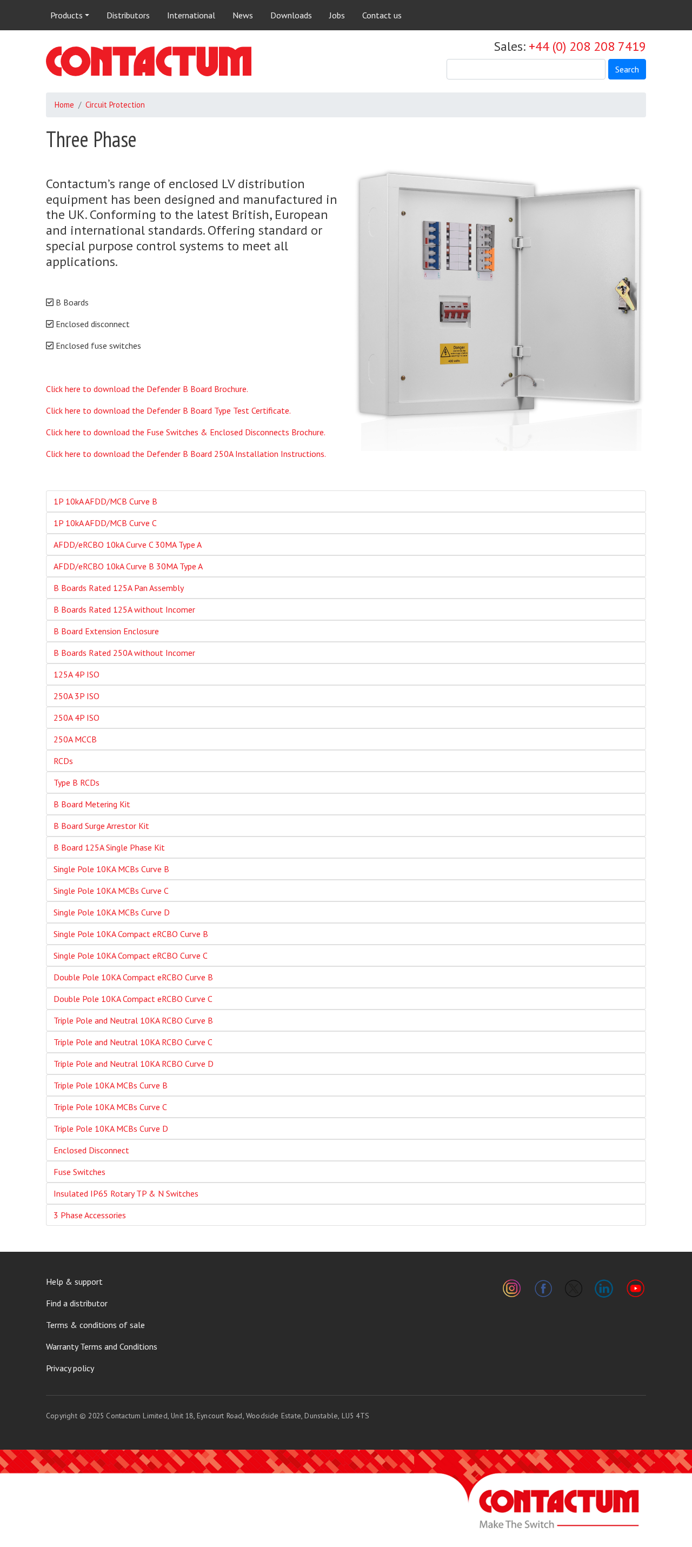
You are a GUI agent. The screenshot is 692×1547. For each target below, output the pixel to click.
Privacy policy (70, 1368)
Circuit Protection (115, 104)
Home (64, 104)
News (242, 15)
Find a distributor (77, 1303)
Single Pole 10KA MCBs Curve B (111, 869)
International (191, 15)
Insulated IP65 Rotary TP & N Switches (126, 1193)
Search (627, 69)
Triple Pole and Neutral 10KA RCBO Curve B (133, 1020)
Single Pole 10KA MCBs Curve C (111, 890)
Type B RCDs (76, 782)
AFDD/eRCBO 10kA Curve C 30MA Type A (128, 544)
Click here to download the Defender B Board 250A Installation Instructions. (186, 453)
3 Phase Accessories (90, 1215)
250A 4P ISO (76, 717)
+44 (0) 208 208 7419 (587, 46)
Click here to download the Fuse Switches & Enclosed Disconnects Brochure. (185, 432)
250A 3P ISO (76, 695)
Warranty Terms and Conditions (101, 1346)
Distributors (128, 15)
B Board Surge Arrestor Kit (101, 825)
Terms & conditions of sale (95, 1324)
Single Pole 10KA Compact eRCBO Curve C (131, 955)
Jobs (337, 15)
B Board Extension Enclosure (106, 631)
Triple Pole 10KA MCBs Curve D (111, 1128)
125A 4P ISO (76, 674)
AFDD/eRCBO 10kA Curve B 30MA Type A (128, 566)
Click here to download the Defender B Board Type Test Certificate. (168, 410)
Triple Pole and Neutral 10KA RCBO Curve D (134, 1063)
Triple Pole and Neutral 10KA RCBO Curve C (133, 1042)
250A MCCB (75, 739)
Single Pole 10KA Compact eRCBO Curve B (131, 933)
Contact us (382, 15)
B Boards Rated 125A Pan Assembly (119, 587)
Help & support (74, 1281)
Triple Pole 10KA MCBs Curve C (110, 1106)
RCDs (63, 760)
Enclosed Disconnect (91, 1150)
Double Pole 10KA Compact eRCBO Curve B (133, 977)
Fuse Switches (79, 1171)
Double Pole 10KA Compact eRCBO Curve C (133, 998)
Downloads (291, 15)
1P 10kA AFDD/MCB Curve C (105, 522)
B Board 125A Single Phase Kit (109, 847)
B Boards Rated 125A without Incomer (124, 609)
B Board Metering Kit (92, 804)
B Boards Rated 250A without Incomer (124, 652)
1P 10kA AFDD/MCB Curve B (105, 501)
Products (66, 15)
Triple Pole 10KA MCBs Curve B (111, 1085)
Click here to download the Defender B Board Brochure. (147, 388)
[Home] (148, 61)
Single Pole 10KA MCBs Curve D (112, 912)
